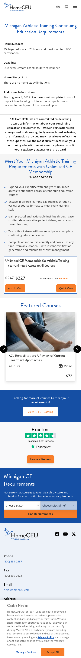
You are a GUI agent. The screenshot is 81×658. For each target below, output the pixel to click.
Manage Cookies (26, 652)
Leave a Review (40, 459)
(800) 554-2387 (13, 561)
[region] (40, 629)
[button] (67, 6)
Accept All (53, 652)
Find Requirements (40, 514)
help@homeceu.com (17, 590)
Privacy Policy (46, 637)
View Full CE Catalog (40, 412)
